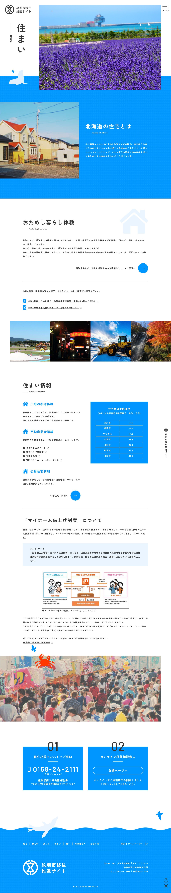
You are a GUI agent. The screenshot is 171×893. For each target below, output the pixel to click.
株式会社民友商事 (35, 451)
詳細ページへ (118, 770)
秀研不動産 (31, 455)
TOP (151, 880)
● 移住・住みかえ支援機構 (36, 642)
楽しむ (46, 843)
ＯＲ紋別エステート (36, 447)
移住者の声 (80, 843)
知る (25, 843)
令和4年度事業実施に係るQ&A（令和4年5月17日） (53, 307)
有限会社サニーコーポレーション (42, 459)
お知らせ (94, 843)
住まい (57, 843)
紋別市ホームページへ (132, 843)
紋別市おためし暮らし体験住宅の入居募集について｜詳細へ (106, 268)
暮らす (35, 843)
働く (68, 843)
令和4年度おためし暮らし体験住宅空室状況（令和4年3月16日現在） (62, 301)
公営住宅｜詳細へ (59, 495)
